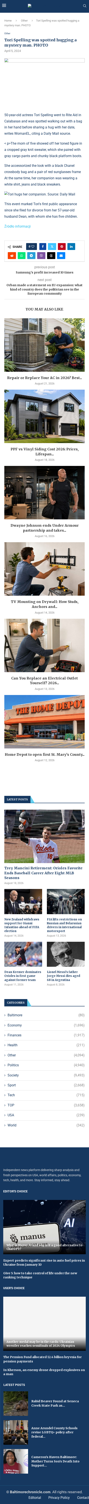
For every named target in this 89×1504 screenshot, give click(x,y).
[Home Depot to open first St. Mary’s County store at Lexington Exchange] (44, 721)
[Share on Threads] (51, 255)
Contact (83, 1498)
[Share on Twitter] (52, 246)
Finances (46, 1035)
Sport (46, 1085)
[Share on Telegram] (31, 255)
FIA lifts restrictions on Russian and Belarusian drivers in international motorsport (64, 925)
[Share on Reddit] (12, 255)
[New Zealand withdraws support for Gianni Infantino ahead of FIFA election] (23, 901)
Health (46, 1045)
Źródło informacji (17, 226)
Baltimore (46, 1015)
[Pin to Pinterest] (62, 246)
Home (8, 20)
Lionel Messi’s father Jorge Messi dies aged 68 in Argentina (63, 976)
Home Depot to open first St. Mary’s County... (44, 754)
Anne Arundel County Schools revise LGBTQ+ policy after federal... (54, 1432)
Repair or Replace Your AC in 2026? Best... (44, 378)
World (46, 1125)
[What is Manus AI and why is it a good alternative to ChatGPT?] (44, 1227)
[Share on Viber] (41, 255)
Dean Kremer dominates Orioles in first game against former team (22, 976)
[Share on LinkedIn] (71, 246)
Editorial (35, 1498)
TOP (46, 1105)
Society (46, 1075)
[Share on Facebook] (42, 246)
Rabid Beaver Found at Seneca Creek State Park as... (55, 1403)
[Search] (85, 6)
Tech (46, 1095)
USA (46, 1115)
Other (24, 20)
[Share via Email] (61, 255)
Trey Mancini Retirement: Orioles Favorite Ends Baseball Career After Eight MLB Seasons (43, 873)
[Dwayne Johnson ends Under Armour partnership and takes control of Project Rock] (44, 492)
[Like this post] (32, 246)
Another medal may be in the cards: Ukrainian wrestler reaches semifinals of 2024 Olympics (40, 1344)
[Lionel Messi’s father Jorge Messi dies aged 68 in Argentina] (66, 954)
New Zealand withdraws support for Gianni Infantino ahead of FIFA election (21, 925)
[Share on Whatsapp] (21, 255)
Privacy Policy (59, 1498)
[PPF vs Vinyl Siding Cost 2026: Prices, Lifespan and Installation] (44, 416)
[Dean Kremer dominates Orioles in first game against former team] (23, 954)
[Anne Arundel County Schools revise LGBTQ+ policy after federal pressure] (15, 1432)
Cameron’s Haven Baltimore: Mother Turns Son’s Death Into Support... (55, 1461)
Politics (46, 1065)
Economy (46, 1025)
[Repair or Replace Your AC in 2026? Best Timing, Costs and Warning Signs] (44, 345)
